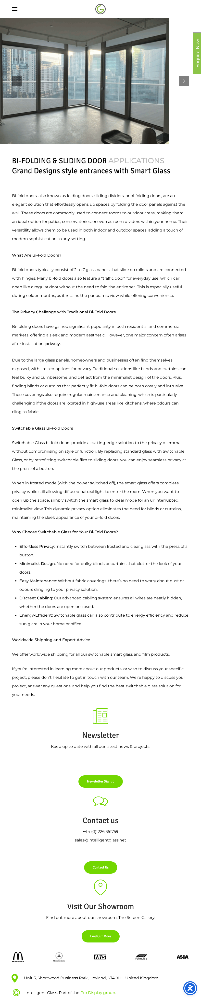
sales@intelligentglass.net (100, 840)
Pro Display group (97, 992)
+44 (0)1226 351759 (100, 831)
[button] (14, 9)
